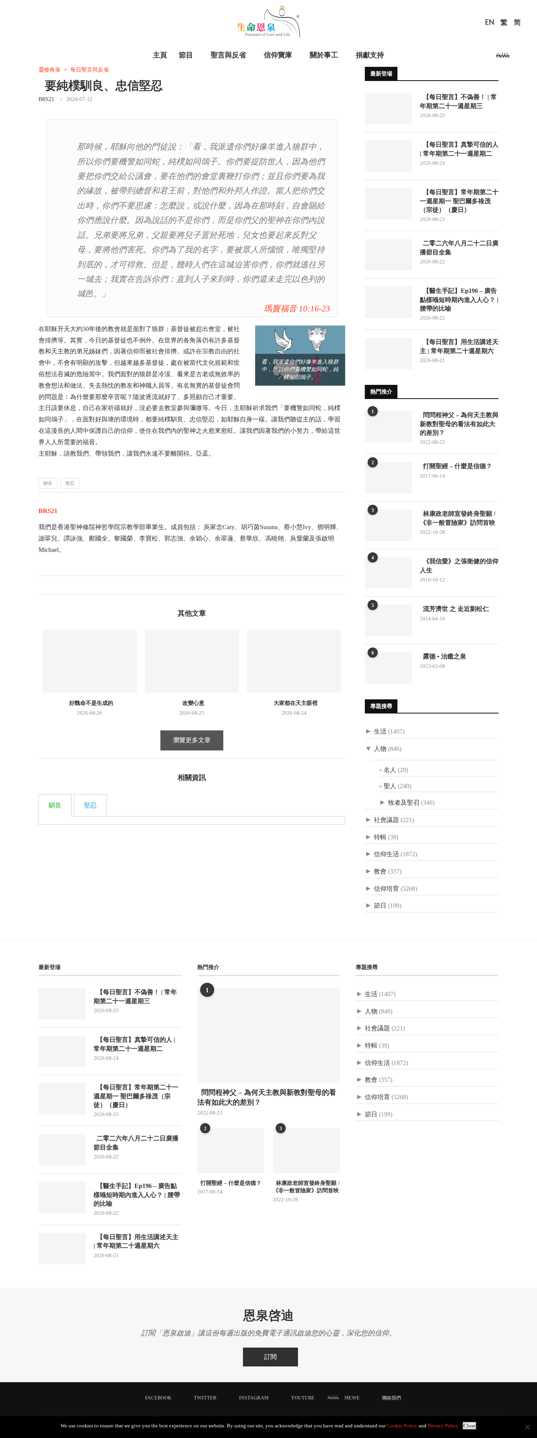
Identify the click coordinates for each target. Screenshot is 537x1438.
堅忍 (70, 483)
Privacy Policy (443, 1426)
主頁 (160, 55)
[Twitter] (471, 57)
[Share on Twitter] (53, 585)
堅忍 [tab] (90, 805)
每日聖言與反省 (89, 70)
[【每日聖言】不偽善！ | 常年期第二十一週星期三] (388, 108)
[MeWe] (503, 57)
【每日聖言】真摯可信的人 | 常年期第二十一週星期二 (459, 148)
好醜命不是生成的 (89, 703)
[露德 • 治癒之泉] (388, 668)
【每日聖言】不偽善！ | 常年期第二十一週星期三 (458, 101)
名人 (390, 770)
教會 (380, 871)
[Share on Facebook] (44, 585)
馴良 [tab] (55, 805)
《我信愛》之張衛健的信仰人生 (459, 565)
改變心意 (191, 703)
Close (469, 1426)
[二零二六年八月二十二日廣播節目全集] (388, 254)
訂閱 (270, 1356)
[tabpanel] (192, 820)
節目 (186, 55)
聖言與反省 (228, 55)
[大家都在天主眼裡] (294, 661)
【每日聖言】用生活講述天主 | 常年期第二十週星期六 (459, 346)
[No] (527, 1427)
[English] (489, 23)
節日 (380, 905)
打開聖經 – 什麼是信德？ (456, 466)
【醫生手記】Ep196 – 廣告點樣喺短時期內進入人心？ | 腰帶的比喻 (459, 299)
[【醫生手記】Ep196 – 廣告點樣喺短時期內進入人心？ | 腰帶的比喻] (388, 302)
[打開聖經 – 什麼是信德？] (388, 477)
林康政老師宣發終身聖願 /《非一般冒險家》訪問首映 (457, 518)
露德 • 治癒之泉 (443, 656)
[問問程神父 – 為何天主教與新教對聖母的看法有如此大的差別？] (388, 426)
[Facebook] (461, 57)
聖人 (390, 786)
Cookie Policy (402, 1426)
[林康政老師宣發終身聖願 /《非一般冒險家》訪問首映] (388, 525)
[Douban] (516, 57)
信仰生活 (386, 854)
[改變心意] (192, 661)
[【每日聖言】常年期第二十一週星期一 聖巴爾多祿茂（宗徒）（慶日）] (388, 203)
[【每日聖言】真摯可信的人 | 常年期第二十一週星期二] (388, 156)
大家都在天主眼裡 (294, 703)
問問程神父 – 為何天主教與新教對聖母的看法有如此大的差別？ (459, 424)
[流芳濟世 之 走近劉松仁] (388, 620)
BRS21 (46, 99)
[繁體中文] (504, 23)
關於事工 (324, 55)
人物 (380, 748)
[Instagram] (480, 57)
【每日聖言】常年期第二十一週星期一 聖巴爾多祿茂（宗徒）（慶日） (459, 201)
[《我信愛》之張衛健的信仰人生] (388, 572)
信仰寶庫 (278, 55)
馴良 (48, 483)
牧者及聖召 (403, 802)
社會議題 (386, 819)
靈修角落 (50, 70)
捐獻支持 (370, 55)
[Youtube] (490, 57)
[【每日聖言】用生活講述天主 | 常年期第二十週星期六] (388, 353)
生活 (380, 731)
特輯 (380, 837)
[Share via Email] (69, 585)
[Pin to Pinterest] (61, 585)
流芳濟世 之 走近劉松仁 (454, 608)
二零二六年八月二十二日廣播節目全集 (459, 247)
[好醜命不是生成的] (89, 661)
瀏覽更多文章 (192, 740)
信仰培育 (386, 888)
